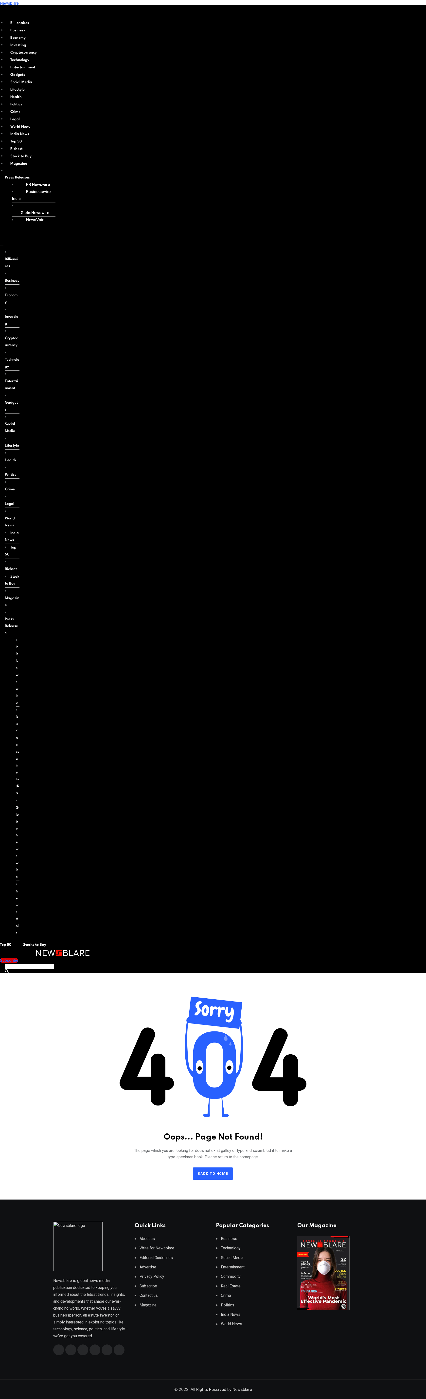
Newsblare (9, 3)
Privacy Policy (152, 1276)
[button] (28, 177)
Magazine (18, 164)
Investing (18, 45)
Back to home (213, 1174)
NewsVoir (35, 219)
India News (19, 134)
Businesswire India (31, 195)
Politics (16, 104)
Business (17, 30)
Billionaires (19, 23)
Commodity (231, 1276)
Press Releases (17, 177)
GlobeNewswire (35, 212)
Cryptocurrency (23, 53)
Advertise (148, 1267)
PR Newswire (38, 184)
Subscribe (148, 1286)
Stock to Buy (21, 156)
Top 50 (16, 141)
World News (20, 127)
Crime (15, 112)
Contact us (149, 1295)
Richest (16, 149)
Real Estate (231, 1286)
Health (16, 97)
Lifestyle (17, 90)
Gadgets (17, 75)
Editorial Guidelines (156, 1257)
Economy (18, 38)
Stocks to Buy (34, 945)
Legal (15, 119)
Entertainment (23, 67)
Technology (19, 60)
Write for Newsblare (157, 1248)
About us (147, 1238)
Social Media (21, 82)
